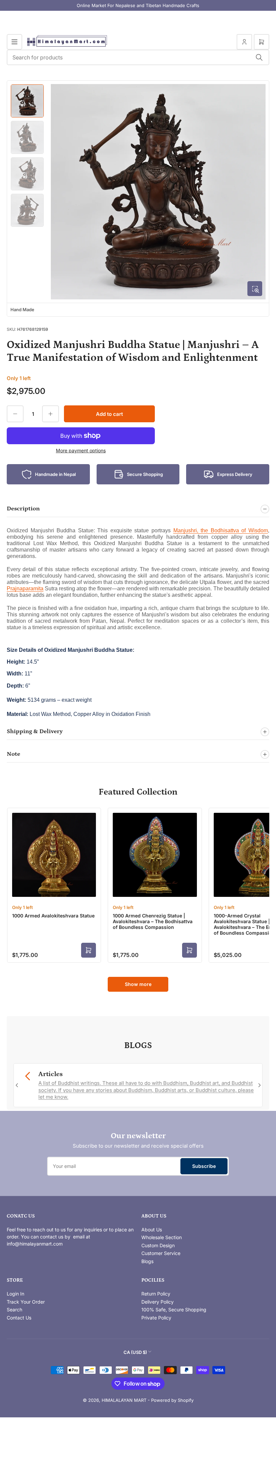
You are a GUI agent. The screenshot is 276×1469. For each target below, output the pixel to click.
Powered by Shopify (172, 1400)
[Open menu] (14, 42)
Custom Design (158, 1245)
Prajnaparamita (25, 588)
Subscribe (204, 1166)
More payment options (81, 450)
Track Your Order (26, 1302)
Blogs (147, 1261)
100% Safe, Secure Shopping (173, 1309)
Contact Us (19, 1317)
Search (14, 1309)
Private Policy (156, 1317)
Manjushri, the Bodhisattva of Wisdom (220, 530)
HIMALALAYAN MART (124, 1400)
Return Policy (155, 1294)
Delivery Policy (157, 1302)
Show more (138, 984)
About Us (151, 1229)
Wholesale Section (161, 1237)
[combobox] (138, 57)
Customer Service (160, 1253)
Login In (15, 1294)
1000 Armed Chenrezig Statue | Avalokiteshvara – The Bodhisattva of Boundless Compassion (153, 921)
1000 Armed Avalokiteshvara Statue (53, 915)
